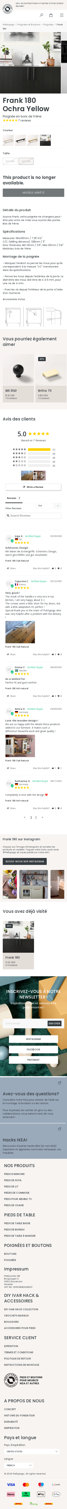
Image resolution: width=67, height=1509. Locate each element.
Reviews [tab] (11, 498)
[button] (54, 568)
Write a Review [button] (35, 486)
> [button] (42, 817)
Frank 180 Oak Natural (17, 560)
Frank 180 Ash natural (16, 688)
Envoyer (54, 1023)
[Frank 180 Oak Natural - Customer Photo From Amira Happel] (40, 475)
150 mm (10, 161)
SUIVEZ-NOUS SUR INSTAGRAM (24, 861)
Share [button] (13, 568)
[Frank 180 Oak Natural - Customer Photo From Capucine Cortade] (27, 475)
